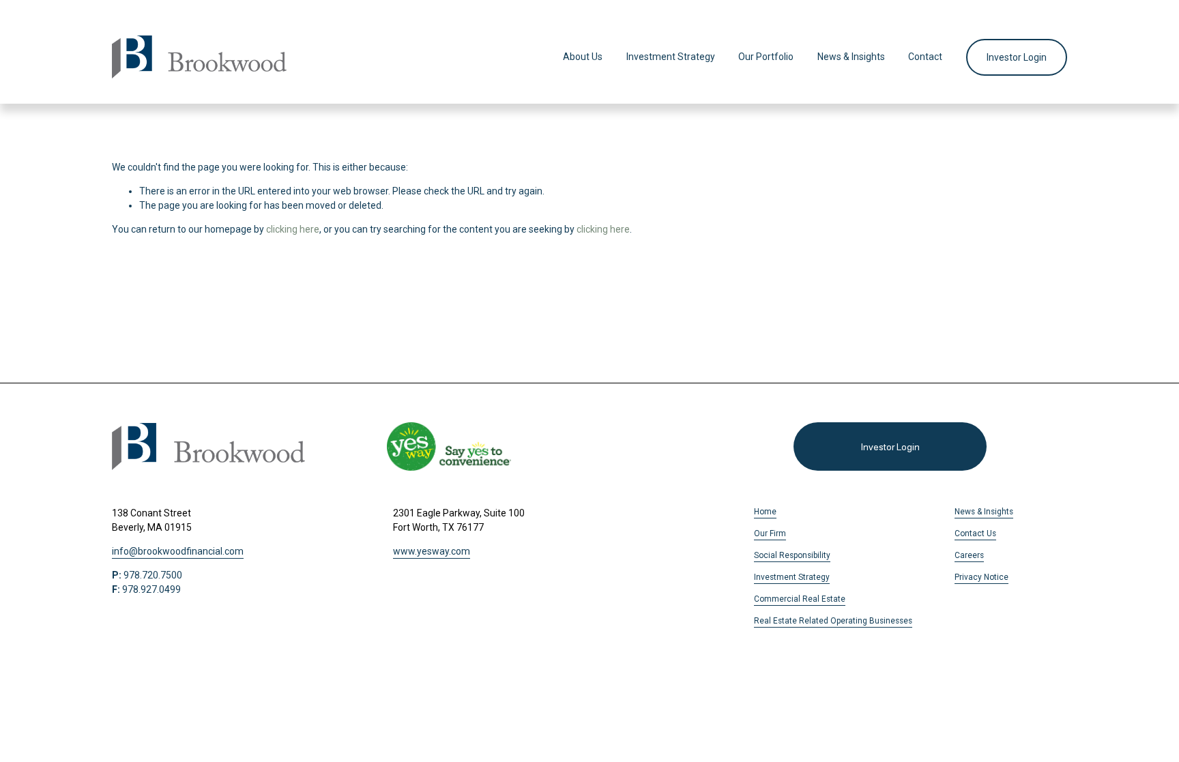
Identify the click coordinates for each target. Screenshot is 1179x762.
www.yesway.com (431, 551)
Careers (969, 555)
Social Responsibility (792, 555)
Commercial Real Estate (799, 599)
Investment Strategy (670, 56)
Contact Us (975, 533)
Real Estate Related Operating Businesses (833, 621)
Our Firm (770, 533)
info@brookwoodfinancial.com (178, 551)
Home (765, 511)
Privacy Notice (981, 577)
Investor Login (1017, 57)
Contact (925, 56)
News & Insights (851, 56)
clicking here (292, 229)
